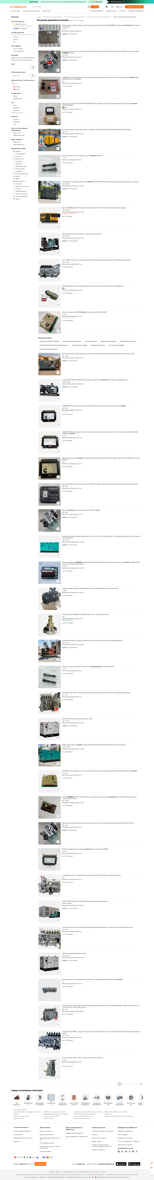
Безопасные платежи (46, 1131)
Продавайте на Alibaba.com (125, 1131)
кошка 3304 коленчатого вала (127, 341)
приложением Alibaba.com (106, 1164)
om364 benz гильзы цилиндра (79, 345)
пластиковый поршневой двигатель (48, 349)
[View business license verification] (93, 1177)
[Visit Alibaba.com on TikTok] (137, 1151)
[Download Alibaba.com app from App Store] (121, 1164)
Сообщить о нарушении (98, 1149)
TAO (91, 1172)
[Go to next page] (138, 1084)
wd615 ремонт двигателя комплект (115, 1112)
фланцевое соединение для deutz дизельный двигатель (53, 345)
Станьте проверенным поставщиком (128, 1141)
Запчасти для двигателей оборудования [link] (124, 17)
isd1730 (15, 1114)
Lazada (77, 1172)
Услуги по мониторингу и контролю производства (50, 1147)
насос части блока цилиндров (116, 345)
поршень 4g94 (48, 1118)
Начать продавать (123, 1134)
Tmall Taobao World (68, 1172)
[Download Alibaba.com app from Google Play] (134, 1164)
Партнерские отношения (125, 1144)
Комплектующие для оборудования (74, 17)
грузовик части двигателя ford (108, 341)
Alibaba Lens (23, 1164)
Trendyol (96, 1172)
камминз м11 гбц (18, 1118)
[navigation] (23, 551)
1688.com (58, 1172)
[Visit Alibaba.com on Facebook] (119, 1151)
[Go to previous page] (115, 1084)
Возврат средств (97, 1141)
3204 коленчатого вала (21, 1116)
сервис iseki (108, 1114)
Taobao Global (84, 1172)
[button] (89, 7)
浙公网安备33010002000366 (106, 1177)
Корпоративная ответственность (23, 1138)
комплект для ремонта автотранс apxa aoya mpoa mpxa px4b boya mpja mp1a (88, 1112)
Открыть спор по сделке (99, 1138)
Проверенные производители (74, 1133)
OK (33, 67)
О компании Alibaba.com (21, 1127)
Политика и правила (45, 1151)
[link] (151, 1163)
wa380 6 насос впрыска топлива (54, 1112)
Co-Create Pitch (18, 1134)
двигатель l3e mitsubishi (82, 1118)
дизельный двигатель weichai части (72, 341)
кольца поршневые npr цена (83, 1116)
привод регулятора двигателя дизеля (56, 1114)
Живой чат (95, 1134)
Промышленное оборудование (52, 17)
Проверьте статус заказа (125, 1138)
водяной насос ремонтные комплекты (49, 341)
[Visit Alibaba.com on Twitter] (126, 1151)
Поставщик (74, 34)
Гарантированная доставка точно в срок (50, 1138)
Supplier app (81, 1164)
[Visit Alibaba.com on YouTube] (133, 1151)
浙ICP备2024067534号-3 (122, 1177)
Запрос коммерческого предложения (77, 1136)
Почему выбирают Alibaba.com (22, 1131)
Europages (103, 1172)
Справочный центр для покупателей (102, 1131)
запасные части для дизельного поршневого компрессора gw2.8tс (119, 1116)
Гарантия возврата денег (47, 1134)
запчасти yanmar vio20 (51, 1116)
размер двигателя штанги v (98, 345)
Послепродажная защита (47, 1143)
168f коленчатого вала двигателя (85, 1114)
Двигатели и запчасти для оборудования (99, 17)
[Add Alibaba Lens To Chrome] (40, 1164)
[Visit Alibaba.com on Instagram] (130, 1151)
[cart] (112, 7)
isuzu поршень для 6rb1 (91, 341)
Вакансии (16, 1141)
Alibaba (39, 17)
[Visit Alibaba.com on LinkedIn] (122, 1151)
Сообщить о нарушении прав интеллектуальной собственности (102, 1145)
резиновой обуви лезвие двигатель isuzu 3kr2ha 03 (28, 1112)
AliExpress (51, 1172)
